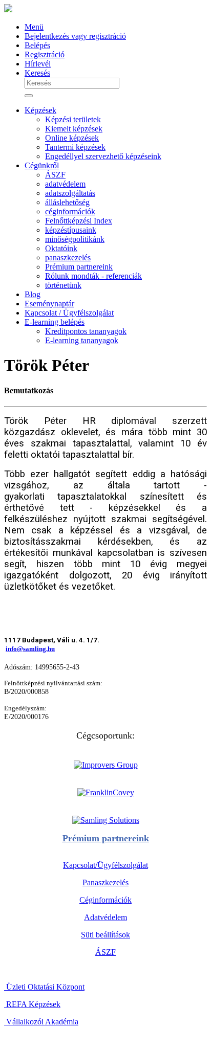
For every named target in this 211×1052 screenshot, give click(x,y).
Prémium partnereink (105, 838)
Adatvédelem (105, 917)
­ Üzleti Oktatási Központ (44, 986)
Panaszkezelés (105, 882)
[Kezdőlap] (8, 9)
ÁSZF (105, 952)
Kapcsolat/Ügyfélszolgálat (105, 865)
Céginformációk (105, 900)
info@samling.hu (30, 649)
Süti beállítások (105, 934)
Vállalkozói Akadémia (41, 1021)
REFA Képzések (32, 1004)
